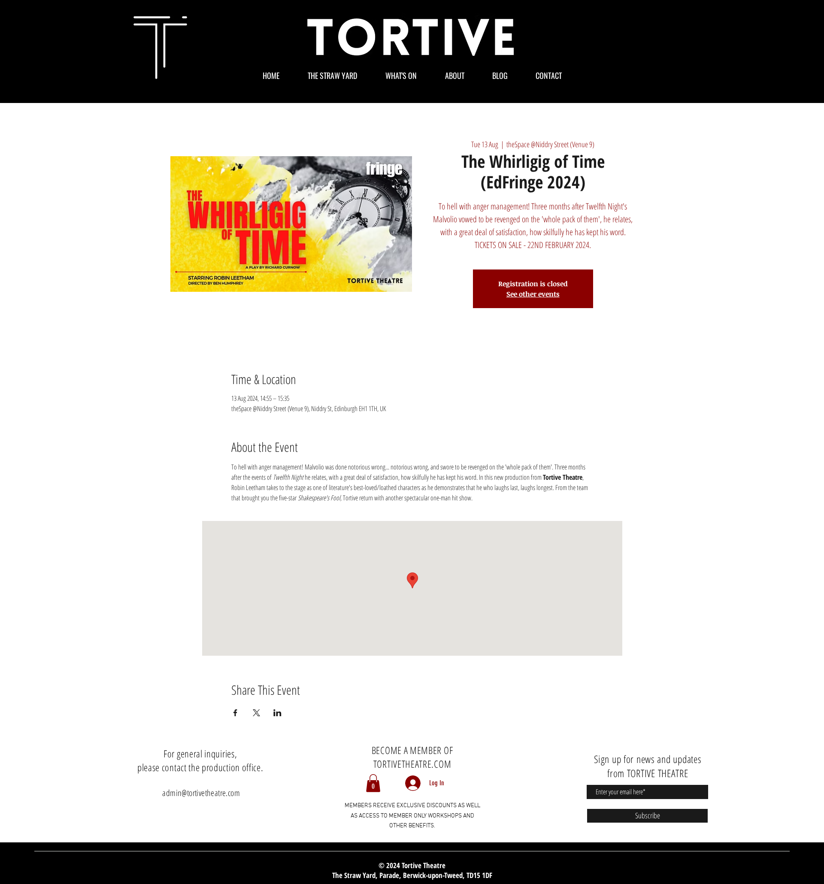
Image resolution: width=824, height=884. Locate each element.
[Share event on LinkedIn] (277, 712)
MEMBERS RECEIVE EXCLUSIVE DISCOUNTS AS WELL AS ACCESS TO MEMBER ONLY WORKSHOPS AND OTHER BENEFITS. (412, 816)
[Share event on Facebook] (235, 712)
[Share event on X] (256, 712)
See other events (533, 294)
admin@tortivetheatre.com (201, 793)
